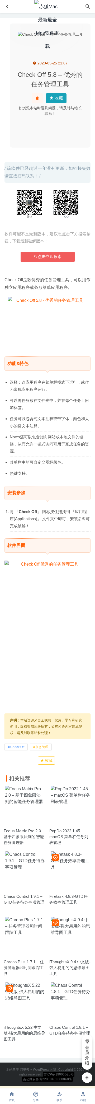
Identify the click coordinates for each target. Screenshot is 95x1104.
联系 (59, 1100)
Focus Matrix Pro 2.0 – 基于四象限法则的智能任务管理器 (24, 837)
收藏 (58, 98)
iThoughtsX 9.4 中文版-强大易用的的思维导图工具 (70, 968)
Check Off (17, 747)
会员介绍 (87, 1055)
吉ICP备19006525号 (59, 1074)
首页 (12, 1100)
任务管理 (42, 747)
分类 (36, 1100)
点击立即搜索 (49, 256)
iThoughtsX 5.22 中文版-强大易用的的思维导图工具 (24, 1033)
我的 (83, 1100)
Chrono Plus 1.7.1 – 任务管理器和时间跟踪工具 (24, 968)
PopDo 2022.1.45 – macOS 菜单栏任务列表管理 (68, 837)
